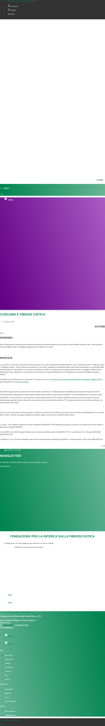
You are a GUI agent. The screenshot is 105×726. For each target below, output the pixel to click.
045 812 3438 (8, 625)
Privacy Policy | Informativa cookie (9, 720)
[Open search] (5, 188)
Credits (2, 724)
